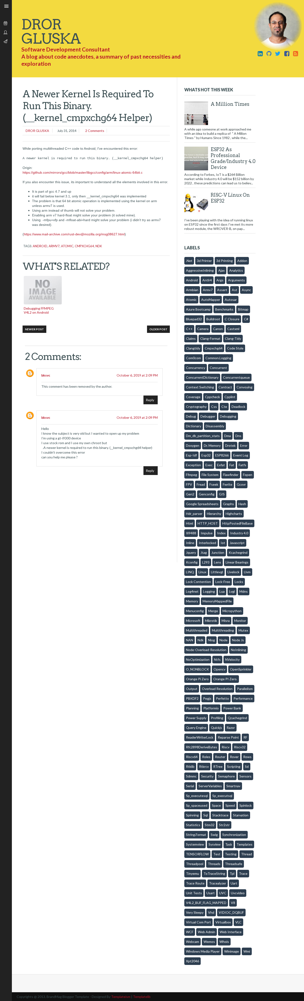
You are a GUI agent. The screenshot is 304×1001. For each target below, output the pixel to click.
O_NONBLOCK (197, 669)
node (223, 640)
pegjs (207, 698)
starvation (240, 815)
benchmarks (224, 309)
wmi (246, 951)
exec (209, 465)
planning (192, 708)
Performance (243, 698)
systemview (195, 844)
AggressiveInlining (200, 270)
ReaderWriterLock (199, 737)
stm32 (209, 825)
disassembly (215, 426)
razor (231, 728)
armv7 (54, 246)
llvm (247, 572)
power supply (196, 718)
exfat (221, 465)
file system (210, 475)
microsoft (193, 621)
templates (244, 844)
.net (189, 261)
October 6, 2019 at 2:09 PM (137, 375)
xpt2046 (192, 961)
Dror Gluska (37, 131)
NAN (189, 640)
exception (193, 465)
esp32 (206, 455)
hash (242, 504)
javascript (237, 543)
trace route (195, 883)
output (191, 689)
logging (209, 591)
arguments (236, 280)
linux (202, 572)
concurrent (218, 368)
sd (247, 766)
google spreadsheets (202, 504)
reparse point (228, 737)
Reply (150, 400)
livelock (233, 572)
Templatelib (142, 997)
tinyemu (192, 873)
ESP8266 (222, 455)
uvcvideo (238, 893)
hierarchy (214, 514)
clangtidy (193, 348)
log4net (192, 591)
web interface (231, 932)
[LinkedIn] (260, 53)
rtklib (190, 766)
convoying (244, 387)
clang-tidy (233, 338)
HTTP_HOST (208, 523)
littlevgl (217, 572)
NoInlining (238, 650)
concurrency (195, 368)
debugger (207, 416)
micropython (232, 611)
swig (214, 835)
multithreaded (196, 630)
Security (207, 776)
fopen (247, 475)
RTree (218, 766)
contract (225, 387)
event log (240, 455)
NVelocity (232, 659)
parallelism (245, 689)
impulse (207, 533)
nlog (211, 640)
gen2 (190, 494)
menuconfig (195, 611)
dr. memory (212, 445)
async (246, 290)
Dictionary (193, 426)
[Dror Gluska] (295, 53)
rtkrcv (204, 766)
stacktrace (220, 815)
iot (223, 543)
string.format (196, 835)
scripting (233, 766)
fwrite (227, 484)
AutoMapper (210, 300)
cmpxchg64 (84, 246)
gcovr (241, 484)
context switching (200, 387)
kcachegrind (238, 552)
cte (224, 407)
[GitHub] (269, 53)
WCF (189, 932)
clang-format (210, 338)
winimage (231, 951)
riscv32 (240, 747)
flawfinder (230, 475)
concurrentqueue (236, 377)
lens (217, 562)
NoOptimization (197, 659)
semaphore (226, 776)
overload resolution (217, 689)
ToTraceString (214, 873)
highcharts (234, 514)
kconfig (192, 562)
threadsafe (233, 864)
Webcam (192, 942)
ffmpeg (191, 475)
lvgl (232, 591)
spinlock (245, 805)
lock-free (222, 582)
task (228, 844)
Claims (191, 338)
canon (218, 329)
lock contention (198, 582)
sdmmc (191, 776)
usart (210, 893)
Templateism (120, 997)
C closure (232, 319)
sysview (215, 844)
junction (217, 552)
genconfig (206, 494)
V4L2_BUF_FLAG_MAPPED (206, 903)
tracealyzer (217, 883)
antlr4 (207, 280)
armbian (192, 290)
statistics (193, 825)
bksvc (45, 375)
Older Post (158, 329)
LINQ (190, 572)
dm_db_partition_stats (203, 436)
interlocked (207, 543)
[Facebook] (286, 53)
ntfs (217, 659)
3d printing (224, 261)
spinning (192, 815)
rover (234, 757)
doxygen (192, 445)
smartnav (233, 786)
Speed (230, 805)
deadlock (238, 407)
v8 (233, 903)
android (40, 246)
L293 (205, 562)
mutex (243, 630)
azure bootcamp (198, 309)
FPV (189, 484)
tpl (232, 873)
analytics (236, 270)
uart (234, 883)
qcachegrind (237, 718)
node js (238, 640)
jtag (203, 552)
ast (234, 290)
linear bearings (237, 562)
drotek (230, 445)
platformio (211, 708)
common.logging (218, 358)
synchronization (234, 835)
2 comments (94, 131)
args (219, 280)
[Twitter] (278, 53)
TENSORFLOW (197, 854)
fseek (213, 484)
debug (191, 416)
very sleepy (195, 912)
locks (239, 582)
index (221, 533)
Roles (206, 757)
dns (238, 436)
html (189, 523)
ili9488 (191, 533)
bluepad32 (194, 319)
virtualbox (223, 922)
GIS (222, 494)
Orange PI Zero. (225, 679)
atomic (67, 246)
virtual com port (198, 922)
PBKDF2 (192, 698)
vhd (211, 912)
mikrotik (211, 621)
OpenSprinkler (241, 669)
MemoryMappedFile (217, 601)
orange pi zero (197, 679)
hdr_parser (194, 514)
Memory (192, 601)
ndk (98, 246)
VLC (238, 922)
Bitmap (243, 309)
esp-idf (191, 455)
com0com (193, 358)
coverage (193, 397)
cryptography (196, 407)
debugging (228, 416)
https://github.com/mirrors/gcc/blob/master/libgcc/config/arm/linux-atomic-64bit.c (82, 172)
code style (235, 348)
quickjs (216, 728)
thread (246, 854)
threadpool (194, 864)
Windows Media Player (203, 951)
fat (231, 465)
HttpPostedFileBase (237, 523)
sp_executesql (197, 796)
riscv (225, 747)
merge (213, 611)
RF (245, 737)
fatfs (242, 465)
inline (190, 543)
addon (242, 261)
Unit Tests (194, 893)
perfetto (222, 698)
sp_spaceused (196, 805)
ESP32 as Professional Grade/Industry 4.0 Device (233, 158)
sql (205, 815)
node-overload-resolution (206, 650)
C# (246, 319)
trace (243, 873)
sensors (245, 776)
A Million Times (230, 104)
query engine (196, 728)
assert (222, 290)
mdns (243, 591)
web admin (206, 932)
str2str (224, 825)
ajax (221, 270)
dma (227, 436)
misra (226, 621)
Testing (231, 854)
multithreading (223, 630)
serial (190, 786)
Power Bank (232, 708)
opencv (219, 669)
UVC (222, 893)
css (214, 407)
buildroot (213, 319)
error (243, 445)
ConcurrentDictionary (202, 377)
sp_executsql (222, 796)
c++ (189, 329)
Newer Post (34, 329)
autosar (231, 300)
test (216, 854)
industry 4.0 (239, 533)
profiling (217, 718)
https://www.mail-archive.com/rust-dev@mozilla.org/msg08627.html (74, 234)
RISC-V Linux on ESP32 (230, 198)
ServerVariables (210, 786)
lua (222, 591)
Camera (203, 329)
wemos (209, 942)
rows (247, 757)
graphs (228, 504)
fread (201, 484)
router (220, 757)
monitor (240, 621)
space (216, 805)
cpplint (229, 397)
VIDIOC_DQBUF (231, 912)
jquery (191, 552)
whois (224, 942)
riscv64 (192, 757)
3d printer (204, 261)
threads (214, 864)
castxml (233, 329)
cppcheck (212, 397)
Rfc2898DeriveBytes (201, 747)
